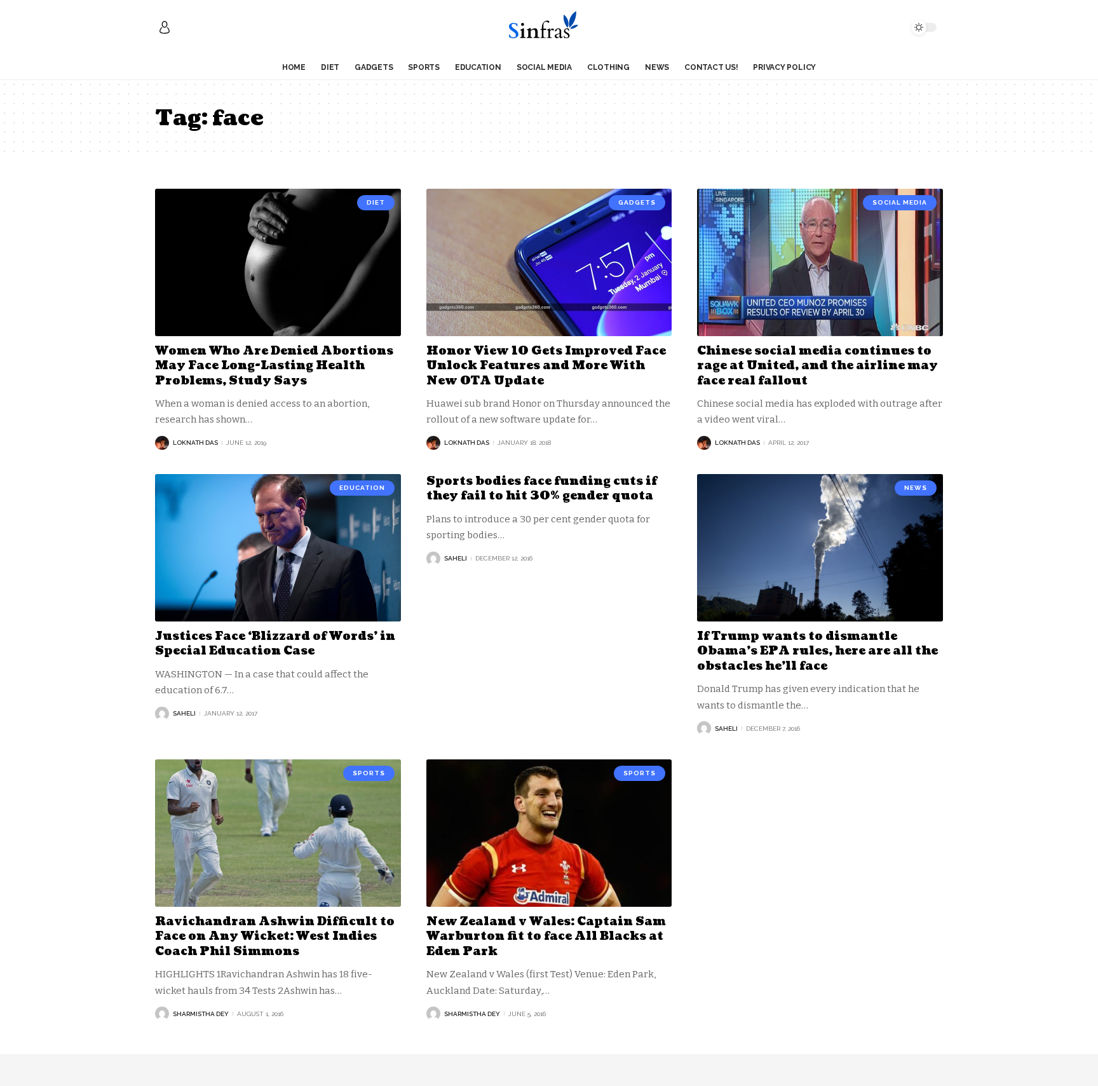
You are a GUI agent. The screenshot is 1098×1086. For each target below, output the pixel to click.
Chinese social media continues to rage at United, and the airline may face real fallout (817, 366)
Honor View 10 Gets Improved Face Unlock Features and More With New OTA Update (546, 366)
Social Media (899, 202)
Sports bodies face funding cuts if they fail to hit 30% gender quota (541, 488)
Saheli (184, 713)
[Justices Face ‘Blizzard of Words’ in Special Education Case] (278, 547)
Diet (376, 202)
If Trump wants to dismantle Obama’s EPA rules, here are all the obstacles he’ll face (817, 651)
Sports (369, 773)
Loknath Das (195, 442)
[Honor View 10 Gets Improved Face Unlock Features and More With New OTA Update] (549, 262)
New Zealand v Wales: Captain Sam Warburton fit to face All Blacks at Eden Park (546, 937)
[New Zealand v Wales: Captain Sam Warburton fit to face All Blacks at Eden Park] (549, 833)
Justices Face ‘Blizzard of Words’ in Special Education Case (275, 643)
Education (362, 487)
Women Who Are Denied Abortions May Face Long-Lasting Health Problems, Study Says (274, 366)
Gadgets (637, 202)
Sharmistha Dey (201, 1013)
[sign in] (164, 27)
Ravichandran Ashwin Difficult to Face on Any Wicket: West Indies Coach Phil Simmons (275, 937)
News (915, 487)
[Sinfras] (548, 27)
